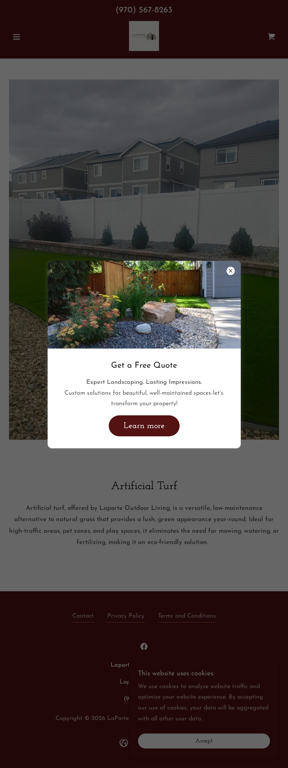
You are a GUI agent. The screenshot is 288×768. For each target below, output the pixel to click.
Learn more (144, 426)
